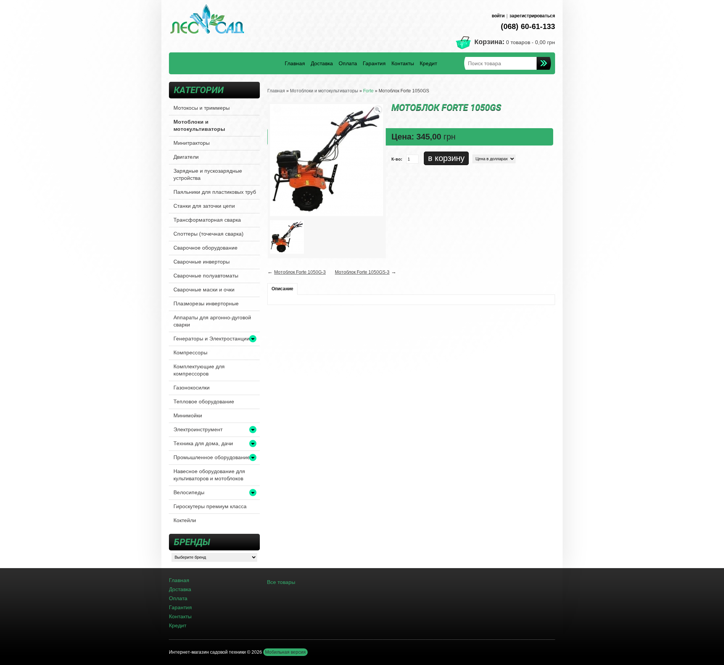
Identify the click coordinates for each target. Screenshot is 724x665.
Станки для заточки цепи (204, 206)
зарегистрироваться (532, 15)
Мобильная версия (285, 652)
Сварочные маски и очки (204, 290)
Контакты (402, 63)
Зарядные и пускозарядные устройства (207, 174)
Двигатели (186, 157)
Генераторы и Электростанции (211, 339)
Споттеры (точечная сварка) (208, 234)
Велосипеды (188, 492)
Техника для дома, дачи (203, 443)
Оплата (348, 63)
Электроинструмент (197, 429)
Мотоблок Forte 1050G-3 (300, 272)
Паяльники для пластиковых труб (214, 192)
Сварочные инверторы (201, 262)
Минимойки (187, 415)
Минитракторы (191, 143)
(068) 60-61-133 (528, 26)
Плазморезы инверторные (206, 303)
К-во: (396, 159)
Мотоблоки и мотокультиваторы (199, 125)
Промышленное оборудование (211, 457)
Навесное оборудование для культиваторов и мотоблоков (209, 474)
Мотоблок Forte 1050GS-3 (362, 272)
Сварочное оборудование (205, 248)
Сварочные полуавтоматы (205, 276)
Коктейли (184, 520)
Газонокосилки (191, 388)
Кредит (428, 63)
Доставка (322, 63)
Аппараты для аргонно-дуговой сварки (212, 321)
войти (498, 15)
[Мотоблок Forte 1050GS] (287, 237)
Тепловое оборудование (203, 401)
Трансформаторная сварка (207, 220)
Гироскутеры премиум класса (210, 506)
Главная (295, 63)
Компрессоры (190, 352)
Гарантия (374, 63)
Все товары (281, 582)
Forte (368, 90)
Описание (282, 288)
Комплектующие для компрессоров (199, 370)
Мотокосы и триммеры (201, 108)
